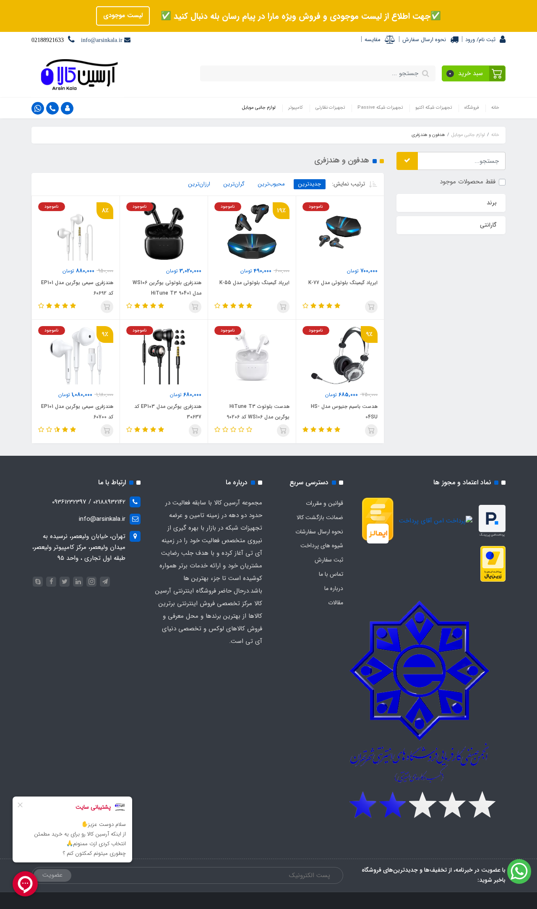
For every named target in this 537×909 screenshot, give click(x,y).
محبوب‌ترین (271, 184)
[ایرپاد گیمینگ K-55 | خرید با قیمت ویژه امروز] (251, 231)
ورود (470, 39)
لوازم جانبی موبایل (259, 107)
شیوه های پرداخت (321, 545)
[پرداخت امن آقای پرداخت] (438, 521)
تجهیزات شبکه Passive (380, 107)
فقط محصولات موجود (467, 182)
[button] (474, 73)
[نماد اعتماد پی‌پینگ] (492, 521)
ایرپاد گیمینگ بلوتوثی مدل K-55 (254, 283)
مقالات (335, 602)
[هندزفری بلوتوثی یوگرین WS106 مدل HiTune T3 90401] (163, 231)
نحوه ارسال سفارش (424, 39)
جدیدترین (309, 184)
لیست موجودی (123, 15)
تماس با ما (331, 574)
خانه (495, 107)
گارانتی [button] (488, 225)
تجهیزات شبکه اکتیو (433, 107)
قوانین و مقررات (324, 503)
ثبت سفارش (329, 559)
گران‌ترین (234, 184)
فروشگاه (471, 107)
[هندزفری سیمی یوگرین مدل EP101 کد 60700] (75, 355)
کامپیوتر (295, 107)
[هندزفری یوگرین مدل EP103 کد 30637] (163, 355)
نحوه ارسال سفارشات (319, 531)
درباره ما (333, 588)
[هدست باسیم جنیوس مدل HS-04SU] (340, 355)
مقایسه (373, 39)
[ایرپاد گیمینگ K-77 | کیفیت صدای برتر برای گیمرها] (340, 231)
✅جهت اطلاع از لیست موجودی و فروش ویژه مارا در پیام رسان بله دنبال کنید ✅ (299, 16)
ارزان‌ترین (199, 184)
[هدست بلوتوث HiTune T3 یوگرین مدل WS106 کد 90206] (251, 355)
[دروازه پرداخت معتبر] (493, 564)
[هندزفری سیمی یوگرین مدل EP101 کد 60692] (75, 231)
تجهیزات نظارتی (330, 107)
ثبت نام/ (485, 39)
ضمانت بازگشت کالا (320, 517)
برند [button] (492, 202)
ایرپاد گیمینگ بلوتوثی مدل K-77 (343, 283)
